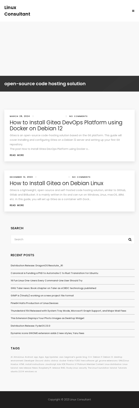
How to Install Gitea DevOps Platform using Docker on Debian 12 (66, 125)
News (35, 367)
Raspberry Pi (45, 367)
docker (62, 360)
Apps (41, 357)
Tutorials (122, 367)
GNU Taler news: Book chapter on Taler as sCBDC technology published (53, 288)
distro (47, 360)
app (36, 357)
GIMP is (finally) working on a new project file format (42, 295)
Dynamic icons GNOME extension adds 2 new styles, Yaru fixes (47, 333)
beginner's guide (73, 357)
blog (85, 357)
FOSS (77, 360)
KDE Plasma (68, 364)
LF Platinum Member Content (89, 364)
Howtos (14, 364)
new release (25, 367)
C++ (90, 357)
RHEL (63, 367)
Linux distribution (113, 364)
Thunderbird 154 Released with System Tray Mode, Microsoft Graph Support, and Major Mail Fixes (68, 310)
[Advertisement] (69, 48)
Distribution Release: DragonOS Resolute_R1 (37, 265)
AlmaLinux (19, 357)
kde (59, 364)
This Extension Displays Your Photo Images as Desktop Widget (47, 318)
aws (61, 357)
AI (12, 357)
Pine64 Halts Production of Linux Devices (34, 303)
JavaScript (50, 364)
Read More (17, 155)
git (96, 360)
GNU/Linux (124, 360)
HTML (21, 364)
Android (29, 357)
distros (54, 360)
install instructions (34, 364)
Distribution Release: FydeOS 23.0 (30, 325)
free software (87, 360)
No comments (78, 116)
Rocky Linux (72, 367)
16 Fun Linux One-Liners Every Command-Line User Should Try (47, 280)
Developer (29, 360)
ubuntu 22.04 (17, 371)
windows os (31, 371)
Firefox (70, 360)
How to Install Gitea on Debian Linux (56, 183)
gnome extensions (108, 360)
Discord (39, 360)
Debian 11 (97, 357)
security (83, 367)
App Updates (51, 357)
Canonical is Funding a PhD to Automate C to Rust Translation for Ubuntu (54, 273)
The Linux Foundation (98, 367)
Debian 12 (108, 357)
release (56, 367)
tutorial (113, 367)
